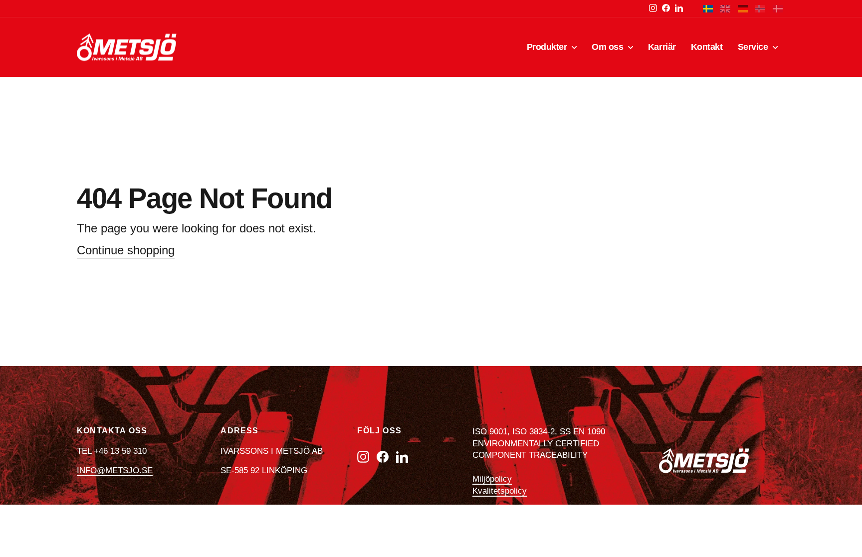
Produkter (548, 47)
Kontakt (707, 47)
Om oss (609, 47)
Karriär (662, 47)
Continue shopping (126, 250)
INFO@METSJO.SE (115, 470)
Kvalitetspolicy (499, 491)
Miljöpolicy (492, 479)
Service (754, 47)
